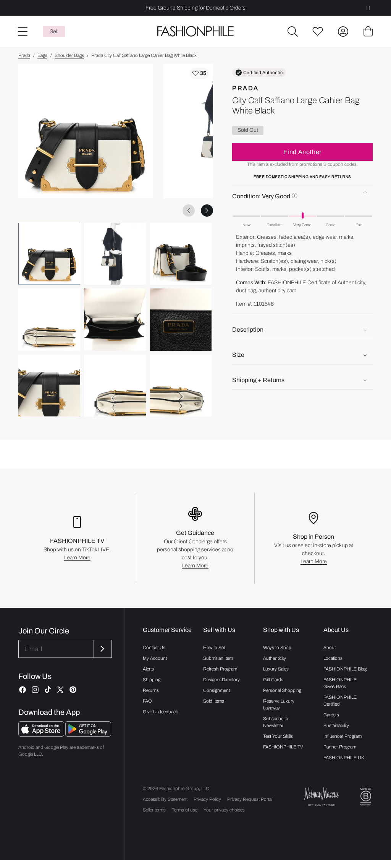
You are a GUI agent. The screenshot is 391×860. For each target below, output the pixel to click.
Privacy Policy (207, 799)
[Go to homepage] (195, 31)
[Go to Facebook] (22, 689)
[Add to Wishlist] (199, 73)
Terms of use (184, 810)
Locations (333, 658)
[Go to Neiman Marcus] (321, 796)
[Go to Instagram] (35, 689)
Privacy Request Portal (249, 799)
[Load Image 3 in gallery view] (181, 254)
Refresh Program (220, 669)
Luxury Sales (276, 669)
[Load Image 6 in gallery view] (181, 319)
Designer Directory (221, 679)
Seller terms (154, 810)
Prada (24, 55)
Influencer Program (342, 736)
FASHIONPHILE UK (343, 757)
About (329, 647)
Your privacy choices (224, 810)
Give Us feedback (160, 711)
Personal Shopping (282, 690)
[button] (292, 31)
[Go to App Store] (41, 734)
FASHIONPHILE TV (283, 747)
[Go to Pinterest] (73, 689)
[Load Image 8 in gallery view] (115, 385)
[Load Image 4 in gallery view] (49, 319)
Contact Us (154, 647)
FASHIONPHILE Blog (345, 669)
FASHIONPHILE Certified (340, 701)
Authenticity (274, 658)
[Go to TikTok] (48, 689)
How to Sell (214, 647)
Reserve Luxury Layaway (278, 704)
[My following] (317, 31)
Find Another (302, 152)
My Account (155, 658)
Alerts (148, 669)
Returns (151, 690)
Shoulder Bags (69, 55)
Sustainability (336, 725)
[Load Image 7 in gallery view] (49, 385)
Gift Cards (273, 679)
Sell (54, 31)
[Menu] (22, 31)
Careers (331, 714)
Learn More (77, 557)
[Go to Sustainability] (365, 797)
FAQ (147, 701)
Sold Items (213, 701)
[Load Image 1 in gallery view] (49, 254)
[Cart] (368, 31)
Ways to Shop (277, 647)
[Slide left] (189, 210)
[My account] (343, 31)
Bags (42, 55)
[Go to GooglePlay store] (88, 734)
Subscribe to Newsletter (275, 722)
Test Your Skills (278, 736)
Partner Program (339, 747)
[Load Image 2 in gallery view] (115, 254)
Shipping (151, 679)
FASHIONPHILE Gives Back (340, 683)
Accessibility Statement (165, 799)
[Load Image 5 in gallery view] (115, 319)
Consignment (216, 690)
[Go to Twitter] (60, 689)
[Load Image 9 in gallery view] (181, 385)
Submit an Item (218, 658)
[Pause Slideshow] (368, 8)
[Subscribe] (102, 649)
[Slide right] (207, 210)
